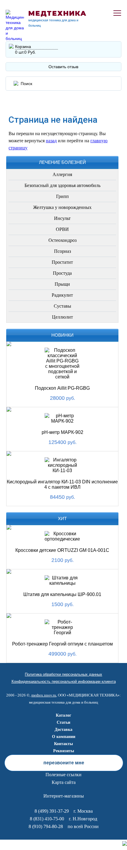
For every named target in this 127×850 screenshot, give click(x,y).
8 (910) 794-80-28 (46, 826)
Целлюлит (62, 316)
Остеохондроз (62, 240)
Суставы (62, 306)
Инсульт (62, 218)
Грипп (62, 196)
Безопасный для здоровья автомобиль (62, 185)
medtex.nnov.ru (43, 695)
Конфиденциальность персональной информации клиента (64, 681)
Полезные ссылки (63, 774)
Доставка (63, 729)
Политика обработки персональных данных (63, 674)
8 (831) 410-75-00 (47, 818)
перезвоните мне (63, 762)
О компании (63, 736)
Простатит (62, 262)
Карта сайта (64, 782)
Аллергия (62, 174)
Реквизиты (63, 751)
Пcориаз (62, 251)
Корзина (23, 46)
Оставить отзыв (63, 66)
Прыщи (62, 284)
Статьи (63, 722)
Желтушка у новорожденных (62, 207)
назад (51, 140)
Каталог (63, 715)
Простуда (62, 273)
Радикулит (62, 295)
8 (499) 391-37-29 (52, 811)
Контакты (63, 744)
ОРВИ (62, 229)
